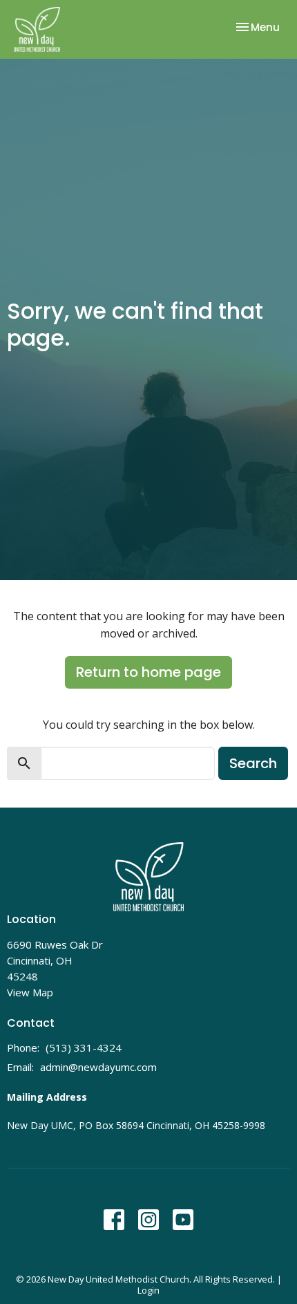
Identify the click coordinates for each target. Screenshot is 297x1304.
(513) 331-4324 (84, 1047)
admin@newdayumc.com (98, 1067)
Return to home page (148, 672)
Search (253, 763)
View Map (30, 992)
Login (148, 1290)
